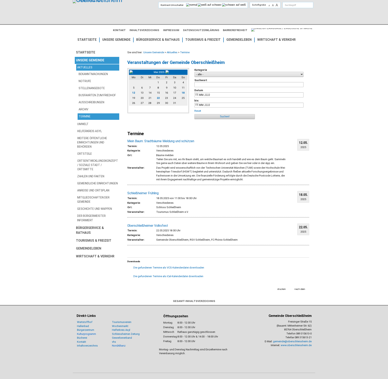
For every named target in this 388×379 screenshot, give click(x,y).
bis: (196, 100)
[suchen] (306, 5)
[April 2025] (141, 72)
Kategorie (200, 69)
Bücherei (82, 337)
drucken (281, 289)
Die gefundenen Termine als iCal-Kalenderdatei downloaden (168, 276)
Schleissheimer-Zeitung (126, 333)
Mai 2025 (159, 72)
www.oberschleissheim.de (296, 345)
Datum (198, 90)
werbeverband (123, 337)
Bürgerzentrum (85, 329)
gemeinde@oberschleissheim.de (292, 341)
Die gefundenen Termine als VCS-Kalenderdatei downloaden (168, 267)
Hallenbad (83, 326)
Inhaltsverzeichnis (87, 345)
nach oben (299, 289)
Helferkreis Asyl (121, 329)
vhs (114, 341)
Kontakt (81, 341)
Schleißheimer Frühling (143, 193)
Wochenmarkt (120, 326)
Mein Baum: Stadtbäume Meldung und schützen (160, 141)
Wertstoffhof (84, 322)
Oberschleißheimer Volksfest (147, 226)
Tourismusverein (121, 322)
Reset (197, 110)
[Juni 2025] (176, 72)
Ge (113, 337)
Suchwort (200, 80)
